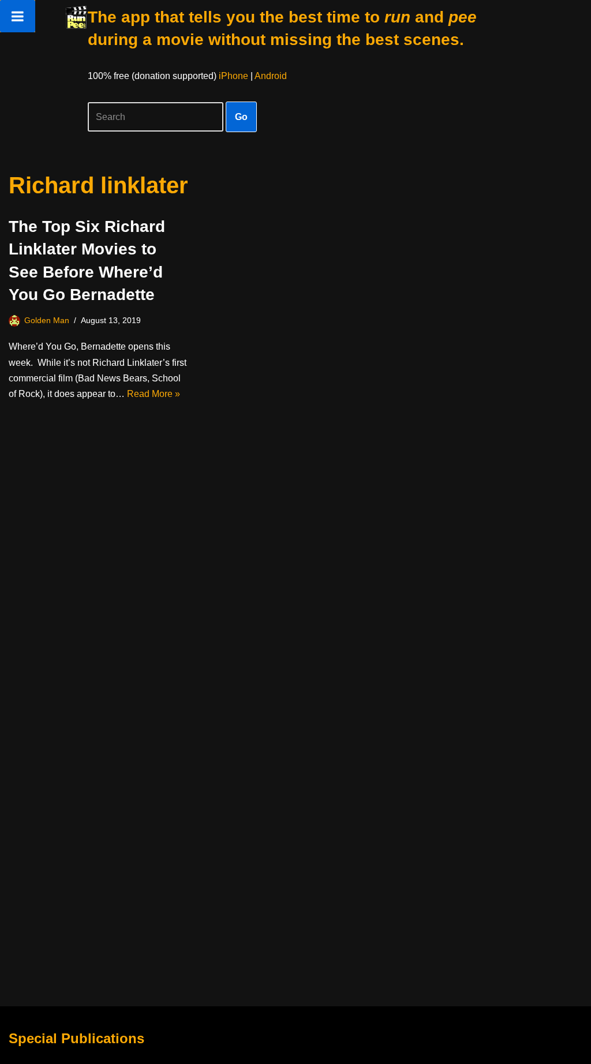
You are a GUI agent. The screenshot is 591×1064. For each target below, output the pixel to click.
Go (241, 117)
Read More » (153, 394)
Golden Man (46, 320)
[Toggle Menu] (17, 16)
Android (271, 76)
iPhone (233, 76)
